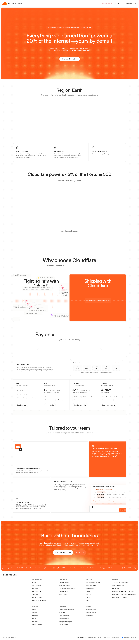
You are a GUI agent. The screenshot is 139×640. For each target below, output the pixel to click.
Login (117, 3)
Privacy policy (81, 637)
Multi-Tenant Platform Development (124, 594)
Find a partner (36, 591)
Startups (35, 594)
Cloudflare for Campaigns (67, 588)
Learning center (91, 613)
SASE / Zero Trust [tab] (69, 351)
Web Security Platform (119, 597)
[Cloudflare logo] (12, 3)
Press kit (35, 622)
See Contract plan (99, 408)
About (34, 609)
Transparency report (65, 622)
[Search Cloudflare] (135, 3)
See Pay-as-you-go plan (64, 408)
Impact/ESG (63, 594)
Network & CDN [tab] (52, 351)
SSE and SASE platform (120, 582)
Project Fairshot (64, 591)
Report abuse (63, 625)
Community (89, 616)
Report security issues (94, 637)
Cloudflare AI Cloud (118, 585)
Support (88, 594)
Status (88, 591)
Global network (37, 625)
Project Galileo (64, 582)
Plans (34, 582)
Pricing (86, 3)
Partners (35, 588)
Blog (87, 600)
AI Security (116, 588)
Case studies (90, 588)
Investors (35, 616)
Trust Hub (62, 613)
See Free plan (23, 408)
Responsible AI (64, 619)
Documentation (91, 609)
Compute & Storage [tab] (88, 351)
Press (34, 619)
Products (54, 3)
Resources (76, 3)
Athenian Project (64, 585)
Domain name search (39, 600)
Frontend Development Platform (123, 591)
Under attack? (37, 597)
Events (88, 597)
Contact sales (127, 3)
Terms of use (106, 637)
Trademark (115, 637)
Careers (34, 613)
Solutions (64, 3)
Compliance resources (66, 609)
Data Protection (64, 616)
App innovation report (93, 582)
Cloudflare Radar (91, 585)
